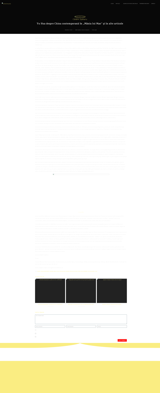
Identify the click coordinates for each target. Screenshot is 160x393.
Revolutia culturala (74, 271)
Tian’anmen (85, 271)
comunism (51, 271)
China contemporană (45, 271)
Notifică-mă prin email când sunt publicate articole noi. (51, 336)
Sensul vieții (80, 271)
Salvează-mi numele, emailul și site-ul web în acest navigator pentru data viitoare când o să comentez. (63, 330)
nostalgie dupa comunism (64, 271)
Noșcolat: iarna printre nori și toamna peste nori (81, 304)
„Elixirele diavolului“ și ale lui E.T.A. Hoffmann (50, 304)
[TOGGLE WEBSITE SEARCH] (157, 3)
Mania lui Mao (56, 271)
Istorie (83, 29)
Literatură (87, 29)
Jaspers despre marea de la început (112, 304)
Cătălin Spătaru (80, 19)
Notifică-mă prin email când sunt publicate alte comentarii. (52, 333)
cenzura (38, 271)
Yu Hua (95, 271)
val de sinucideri (91, 271)
